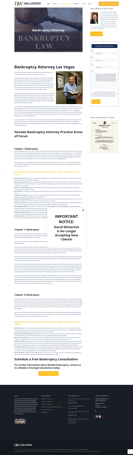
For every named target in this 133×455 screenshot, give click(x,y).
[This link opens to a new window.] (96, 417)
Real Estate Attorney (46, 401)
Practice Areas (65, 3)
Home (48, 3)
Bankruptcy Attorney (46, 398)
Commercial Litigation (47, 404)
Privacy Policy (54, 449)
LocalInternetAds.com (82, 449)
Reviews (76, 3)
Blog (84, 3)
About (55, 3)
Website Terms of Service (65, 449)
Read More (96, 33)
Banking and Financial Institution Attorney (52, 407)
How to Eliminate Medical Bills (76, 406)
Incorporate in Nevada (47, 409)
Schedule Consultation (109, 3)
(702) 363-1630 (102, 400)
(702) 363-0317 (103, 398)
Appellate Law (45, 412)
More (89, 3)
